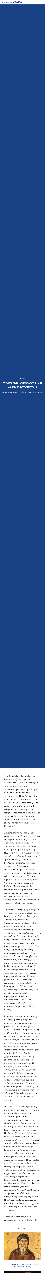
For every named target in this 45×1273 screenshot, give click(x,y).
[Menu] (42, 2)
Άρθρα (22, 379)
